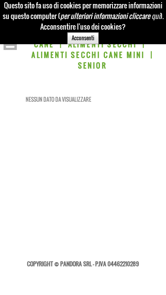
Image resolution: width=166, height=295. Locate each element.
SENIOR (92, 65)
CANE (44, 44)
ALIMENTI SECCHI (102, 44)
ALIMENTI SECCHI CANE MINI (88, 55)
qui (155, 16)
